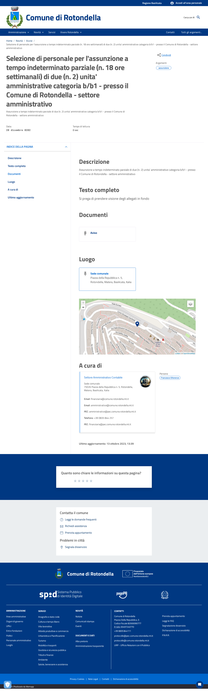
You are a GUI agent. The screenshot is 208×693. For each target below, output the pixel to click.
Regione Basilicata (152, 3)
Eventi (78, 626)
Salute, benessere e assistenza (53, 664)
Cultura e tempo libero (48, 621)
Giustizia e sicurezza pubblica (52, 650)
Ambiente (43, 659)
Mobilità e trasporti (47, 645)
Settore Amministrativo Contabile (103, 377)
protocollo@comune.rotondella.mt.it (131, 640)
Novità (19, 41)
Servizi (42, 611)
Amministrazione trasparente (90, 646)
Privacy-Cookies (77, 679)
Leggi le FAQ (168, 621)
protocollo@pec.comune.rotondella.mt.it (133, 636)
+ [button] (83, 303)
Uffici (8, 626)
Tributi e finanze (45, 655)
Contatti (119, 611)
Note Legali (93, 679)
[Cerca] (198, 17)
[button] (186, 3)
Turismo (42, 640)
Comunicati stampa (85, 621)
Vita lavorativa (45, 626)
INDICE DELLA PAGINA (20, 147)
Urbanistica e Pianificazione (51, 636)
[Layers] (190, 303)
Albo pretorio (82, 641)
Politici (9, 635)
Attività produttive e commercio (53, 631)
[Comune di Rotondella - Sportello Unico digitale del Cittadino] (14, 17)
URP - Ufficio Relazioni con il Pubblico (132, 645)
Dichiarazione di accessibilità (176, 630)
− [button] (83, 307)
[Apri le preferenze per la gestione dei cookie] (7, 684)
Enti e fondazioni (14, 631)
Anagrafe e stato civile (49, 617)
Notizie (79, 616)
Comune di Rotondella (63, 17)
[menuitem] (170, 32)
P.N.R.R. (165, 635)
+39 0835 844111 (122, 631)
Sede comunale (99, 273)
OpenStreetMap (189, 353)
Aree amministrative (16, 616)
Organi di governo (14, 621)
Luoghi (9, 645)
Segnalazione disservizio (174, 625)
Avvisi (29, 41)
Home (9, 41)
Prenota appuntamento (173, 616)
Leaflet (177, 353)
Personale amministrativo (18, 640)
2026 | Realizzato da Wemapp (20, 686)
